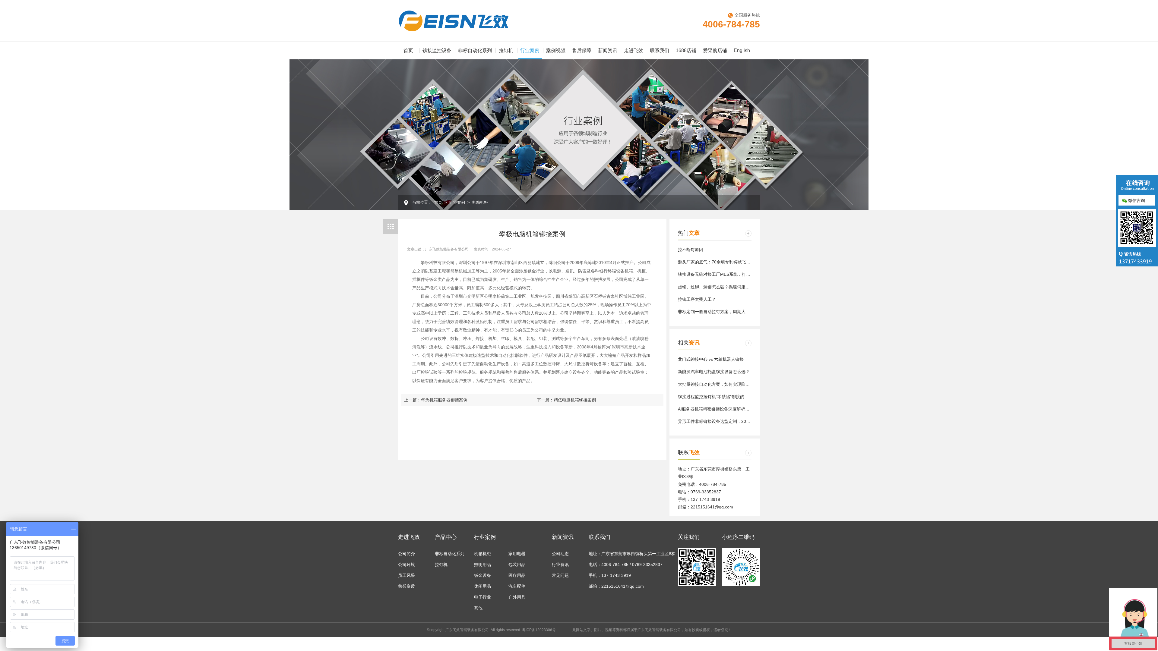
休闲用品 (482, 586)
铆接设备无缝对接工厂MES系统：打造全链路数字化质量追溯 (735, 274)
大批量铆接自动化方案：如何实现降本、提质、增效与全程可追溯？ (741, 384)
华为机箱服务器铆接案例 (444, 400)
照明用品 (482, 564)
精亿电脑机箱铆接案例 (575, 400)
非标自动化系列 (475, 50)
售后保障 (581, 50)
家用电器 (516, 553)
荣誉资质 (406, 586)
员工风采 (406, 575)
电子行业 (482, 597)
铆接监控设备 (436, 50)
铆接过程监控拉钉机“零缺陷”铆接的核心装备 (719, 396)
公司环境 (406, 564)
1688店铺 (686, 50)
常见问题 (560, 575)
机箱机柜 (480, 202)
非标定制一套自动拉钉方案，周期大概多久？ (720, 311)
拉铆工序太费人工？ (697, 299)
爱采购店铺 (715, 50)
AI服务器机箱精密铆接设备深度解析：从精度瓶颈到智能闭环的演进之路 (745, 409)
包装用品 (516, 564)
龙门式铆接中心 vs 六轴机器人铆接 (711, 359)
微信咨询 (1136, 200)
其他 (478, 607)
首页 (408, 50)
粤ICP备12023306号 (539, 630)
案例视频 (555, 50)
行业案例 (529, 50)
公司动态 (560, 553)
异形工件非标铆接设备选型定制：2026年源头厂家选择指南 (733, 421)
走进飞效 (633, 50)
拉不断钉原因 (690, 249)
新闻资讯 (607, 50)
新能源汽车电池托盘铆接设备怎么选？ (714, 371)
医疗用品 (516, 575)
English (742, 50)
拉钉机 (506, 50)
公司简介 (406, 553)
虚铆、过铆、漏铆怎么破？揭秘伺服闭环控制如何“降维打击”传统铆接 (743, 287)
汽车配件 (516, 586)
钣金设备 (482, 575)
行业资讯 (560, 564)
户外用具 (516, 597)
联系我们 (659, 50)
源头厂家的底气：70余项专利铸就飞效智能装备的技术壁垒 (733, 261)
